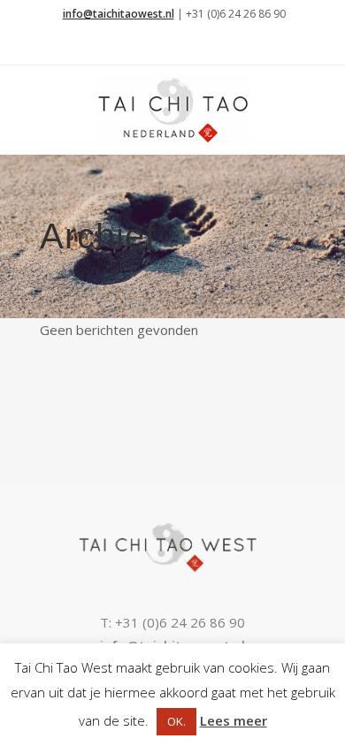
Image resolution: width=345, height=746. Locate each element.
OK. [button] (176, 721)
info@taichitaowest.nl (118, 13)
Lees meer (233, 720)
